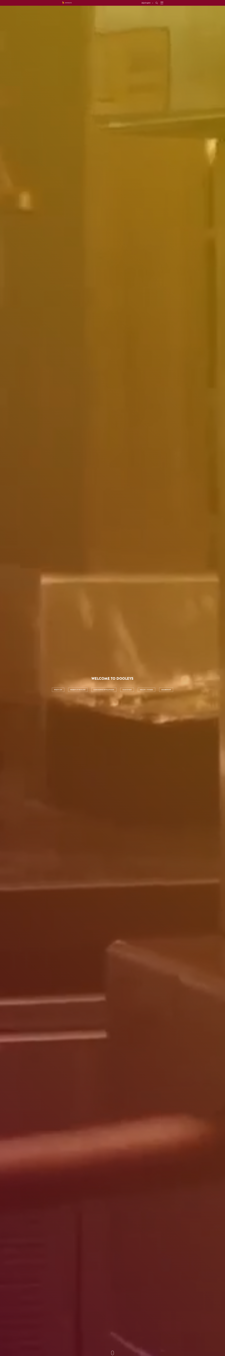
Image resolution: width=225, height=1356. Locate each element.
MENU (161, 4)
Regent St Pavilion (77, 690)
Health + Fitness (146, 690)
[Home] (67, 2)
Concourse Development (104, 690)
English (147, 3)
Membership (166, 690)
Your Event (127, 690)
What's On (58, 690)
